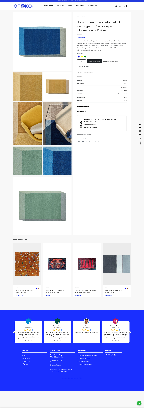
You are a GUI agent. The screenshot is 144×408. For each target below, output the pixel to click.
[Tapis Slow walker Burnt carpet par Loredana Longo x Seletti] (87, 264)
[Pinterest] (112, 354)
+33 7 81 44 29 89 (56, 361)
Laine (125, 97)
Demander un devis (84, 66)
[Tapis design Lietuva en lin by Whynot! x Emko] (117, 264)
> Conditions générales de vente (87, 355)
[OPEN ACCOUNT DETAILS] (120, 6)
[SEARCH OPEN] (116, 6)
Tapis (83, 17)
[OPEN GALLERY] (42, 41)
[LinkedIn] (115, 354)
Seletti (47, 287)
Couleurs (80, 53)
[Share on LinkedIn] (89, 141)
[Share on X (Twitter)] (83, 141)
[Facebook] (106, 354)
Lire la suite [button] (28, 340)
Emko (17, 287)
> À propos (25, 364)
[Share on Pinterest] (92, 141)
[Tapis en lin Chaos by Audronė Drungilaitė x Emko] (27, 264)
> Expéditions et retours (85, 364)
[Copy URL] (99, 141)
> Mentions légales (83, 361)
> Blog (24, 355)
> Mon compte (26, 358)
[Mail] (95, 141)
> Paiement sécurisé (84, 358)
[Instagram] (109, 354)
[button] (129, 332)
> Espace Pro (26, 361)
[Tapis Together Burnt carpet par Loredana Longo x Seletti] (57, 264)
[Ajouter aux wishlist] (37, 246)
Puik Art (124, 100)
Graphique (124, 87)
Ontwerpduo (123, 90)
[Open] (129, 6)
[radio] (79, 57)
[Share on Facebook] (86, 141)
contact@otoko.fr (56, 365)
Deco (78, 17)
